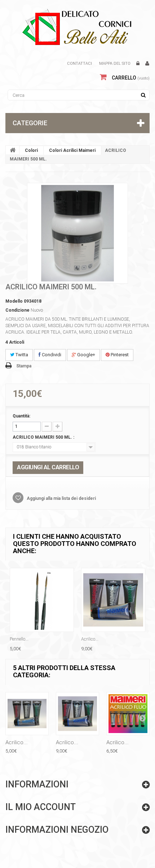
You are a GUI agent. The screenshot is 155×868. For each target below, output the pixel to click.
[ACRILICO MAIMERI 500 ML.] (77, 233)
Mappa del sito (114, 63)
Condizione (17, 310)
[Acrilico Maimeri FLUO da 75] (128, 713)
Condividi (51, 354)
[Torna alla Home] (12, 150)
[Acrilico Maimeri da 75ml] (27, 713)
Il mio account (40, 807)
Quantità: (21, 416)
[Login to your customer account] (138, 63)
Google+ (85, 354)
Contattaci (79, 63)
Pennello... (19, 639)
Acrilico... (89, 639)
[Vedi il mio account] (147, 63)
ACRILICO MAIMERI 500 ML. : (44, 437)
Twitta (21, 354)
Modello (14, 301)
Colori (31, 150)
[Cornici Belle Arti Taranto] (77, 27)
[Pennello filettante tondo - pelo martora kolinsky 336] (42, 600)
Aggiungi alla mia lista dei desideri (61, 498)
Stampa (23, 366)
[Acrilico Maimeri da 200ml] (113, 600)
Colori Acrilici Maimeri (72, 150)
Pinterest (119, 354)
